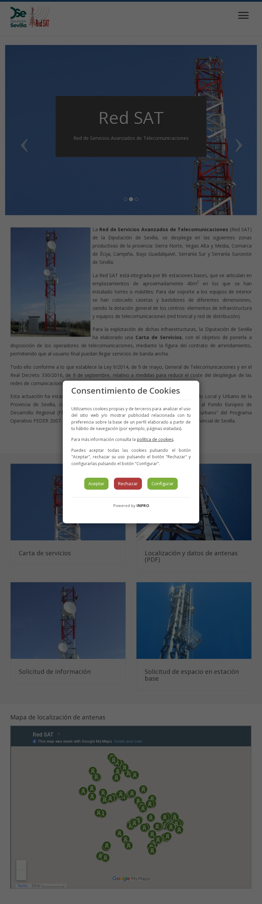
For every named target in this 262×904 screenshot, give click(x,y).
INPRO (142, 505)
